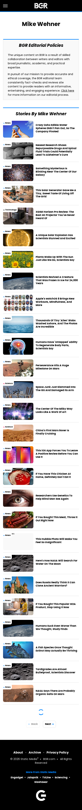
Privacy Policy (58, 752)
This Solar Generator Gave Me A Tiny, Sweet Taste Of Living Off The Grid (56, 193)
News (8, 123)
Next (48, 724)
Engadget (17, 777)
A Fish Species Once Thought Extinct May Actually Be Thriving (56, 649)
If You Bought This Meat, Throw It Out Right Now (56, 519)
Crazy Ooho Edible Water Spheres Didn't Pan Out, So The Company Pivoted (55, 128)
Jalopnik (32, 777)
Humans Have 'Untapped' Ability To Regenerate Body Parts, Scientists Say (56, 345)
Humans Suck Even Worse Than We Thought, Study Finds (56, 627)
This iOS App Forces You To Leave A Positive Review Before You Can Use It (57, 454)
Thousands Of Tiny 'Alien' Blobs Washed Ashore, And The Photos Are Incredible (56, 324)
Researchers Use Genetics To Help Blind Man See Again (54, 497)
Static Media (29, 759)
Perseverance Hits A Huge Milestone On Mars (52, 367)
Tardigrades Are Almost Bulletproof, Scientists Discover (55, 671)
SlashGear (41, 782)
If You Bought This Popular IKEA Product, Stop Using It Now (56, 606)
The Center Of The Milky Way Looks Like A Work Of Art (54, 410)
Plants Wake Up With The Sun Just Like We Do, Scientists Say (55, 259)
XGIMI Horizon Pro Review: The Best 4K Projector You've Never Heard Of (55, 215)
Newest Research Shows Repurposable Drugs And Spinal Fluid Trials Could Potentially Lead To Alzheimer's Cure (56, 150)
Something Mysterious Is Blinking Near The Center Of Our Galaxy (56, 171)
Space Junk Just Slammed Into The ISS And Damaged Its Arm (56, 389)
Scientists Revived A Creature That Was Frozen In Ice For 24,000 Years (57, 280)
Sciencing (61, 777)
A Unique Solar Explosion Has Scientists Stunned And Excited (55, 237)
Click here (67, 91)
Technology (11, 210)
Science (9, 383)
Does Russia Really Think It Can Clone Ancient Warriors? (55, 584)
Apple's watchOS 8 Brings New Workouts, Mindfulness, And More (55, 302)
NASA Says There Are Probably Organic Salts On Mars (55, 692)
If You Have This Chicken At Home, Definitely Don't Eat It (53, 475)
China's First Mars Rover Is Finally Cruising (52, 432)
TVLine (46, 777)
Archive (35, 752)
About (18, 752)
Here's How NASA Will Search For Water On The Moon (56, 562)
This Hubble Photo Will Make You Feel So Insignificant (56, 541)
